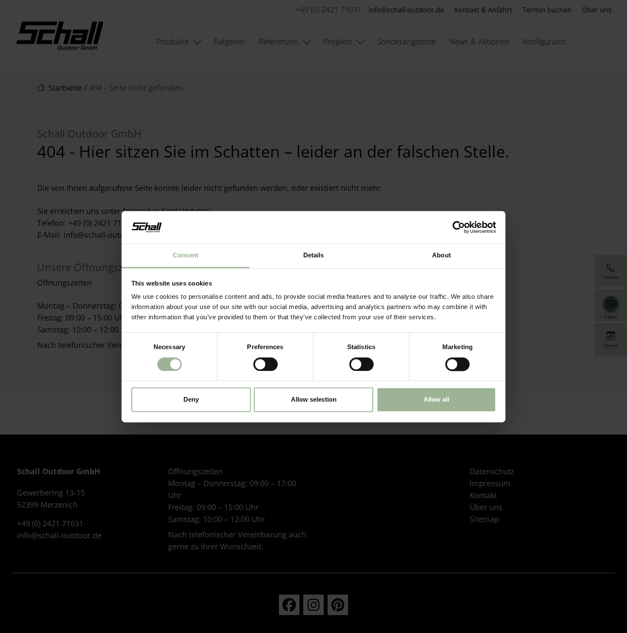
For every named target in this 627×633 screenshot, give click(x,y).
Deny (191, 399)
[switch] (265, 364)
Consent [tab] (185, 255)
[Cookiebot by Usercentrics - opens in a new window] (458, 227)
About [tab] (441, 255)
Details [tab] (313, 255)
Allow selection (314, 399)
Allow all (436, 399)
